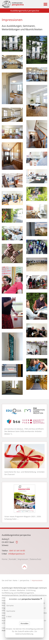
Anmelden (24, 623)
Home (4, 559)
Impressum (23, 559)
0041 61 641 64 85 (17, 550)
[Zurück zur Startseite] (13, 4)
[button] (45, 4)
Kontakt (12, 559)
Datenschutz (35, 559)
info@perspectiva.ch (16, 553)
